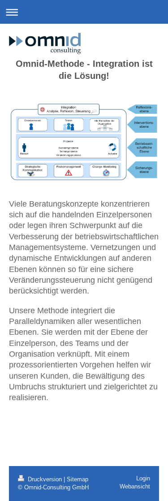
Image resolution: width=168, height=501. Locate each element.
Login (143, 478)
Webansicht (135, 487)
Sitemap (77, 479)
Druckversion (45, 479)
